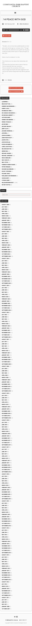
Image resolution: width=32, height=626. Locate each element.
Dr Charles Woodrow (8, 113)
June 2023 (4, 290)
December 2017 (6, 438)
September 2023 (6, 283)
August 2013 (5, 555)
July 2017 (4, 449)
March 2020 (5, 377)
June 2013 (4, 559)
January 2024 (5, 274)
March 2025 (5, 242)
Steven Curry (6, 180)
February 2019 (6, 406)
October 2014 (6, 523)
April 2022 (4, 321)
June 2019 (4, 397)
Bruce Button (6, 104)
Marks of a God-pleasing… (15, 91)
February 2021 (6, 353)
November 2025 (6, 225)
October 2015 (6, 496)
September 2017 (6, 445)
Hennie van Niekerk (7, 119)
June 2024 (4, 263)
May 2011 (4, 604)
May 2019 (4, 400)
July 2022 (4, 314)
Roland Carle (6, 173)
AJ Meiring (5, 101)
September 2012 (6, 579)
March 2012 (5, 586)
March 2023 (5, 296)
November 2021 (6, 332)
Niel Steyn (5, 162)
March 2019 (5, 404)
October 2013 (6, 550)
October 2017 (6, 442)
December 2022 (6, 303)
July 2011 (4, 599)
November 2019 (6, 386)
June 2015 (4, 505)
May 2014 (4, 534)
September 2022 (6, 310)
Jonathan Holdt (7, 137)
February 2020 (6, 379)
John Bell (4, 133)
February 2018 (6, 433)
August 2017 (5, 447)
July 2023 (4, 287)
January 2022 (5, 328)
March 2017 (5, 458)
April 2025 (4, 240)
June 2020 (4, 370)
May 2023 (4, 292)
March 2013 (5, 566)
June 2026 (4, 209)
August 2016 (5, 474)
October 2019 (6, 388)
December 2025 (6, 222)
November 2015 (6, 494)
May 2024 (4, 265)
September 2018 (6, 418)
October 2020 (6, 361)
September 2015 (6, 498)
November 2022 (6, 305)
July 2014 (4, 530)
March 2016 (5, 485)
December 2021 (6, 330)
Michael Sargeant (7, 155)
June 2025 (4, 236)
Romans (10, 80)
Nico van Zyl (5, 160)
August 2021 (5, 339)
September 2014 (6, 525)
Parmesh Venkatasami (8, 164)
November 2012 (6, 575)
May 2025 (4, 238)
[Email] (14, 616)
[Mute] (23, 30)
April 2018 (4, 429)
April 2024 (4, 267)
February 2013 (6, 568)
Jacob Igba (5, 124)
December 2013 (6, 546)
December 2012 (6, 573)
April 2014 (4, 537)
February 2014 (6, 541)
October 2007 (6, 608)
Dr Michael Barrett (7, 115)
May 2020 (4, 373)
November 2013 (6, 548)
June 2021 (4, 343)
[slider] (27, 30)
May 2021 (4, 346)
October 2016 (6, 469)
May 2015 (4, 507)
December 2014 (6, 519)
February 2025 (6, 245)
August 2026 (5, 204)
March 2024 (5, 269)
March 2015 (5, 512)
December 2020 (6, 357)
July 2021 (4, 341)
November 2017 (6, 440)
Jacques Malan (6, 126)
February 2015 (6, 514)
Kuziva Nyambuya (7, 144)
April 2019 (4, 402)
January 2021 (5, 355)
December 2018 (6, 411)
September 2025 (6, 229)
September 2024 (6, 256)
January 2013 (5, 570)
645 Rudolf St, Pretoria (12, 620)
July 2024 (4, 260)
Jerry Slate (5, 128)
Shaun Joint (5, 178)
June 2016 (4, 478)
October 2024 (6, 254)
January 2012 (5, 588)
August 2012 (5, 582)
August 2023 (5, 285)
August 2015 (5, 501)
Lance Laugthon (7, 146)
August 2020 (5, 366)
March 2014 (5, 539)
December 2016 (6, 465)
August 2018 (5, 420)
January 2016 (5, 489)
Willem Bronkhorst (24, 24)
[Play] (4, 30)
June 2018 (4, 424)
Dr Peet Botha (6, 184)
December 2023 (6, 276)
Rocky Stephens (6, 171)
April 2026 (4, 213)
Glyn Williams (6, 117)
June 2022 (4, 317)
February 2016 (6, 487)
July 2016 (4, 476)
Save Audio (7, 35)
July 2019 (4, 395)
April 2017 (4, 456)
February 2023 (6, 299)
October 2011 (6, 593)
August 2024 (5, 258)
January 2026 (5, 220)
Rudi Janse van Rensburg (9, 175)
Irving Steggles (6, 122)
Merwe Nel (5, 151)
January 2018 (5, 436)
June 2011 (4, 602)
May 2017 (4, 454)
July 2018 (4, 422)
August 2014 (5, 528)
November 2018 (6, 413)
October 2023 (6, 281)
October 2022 (6, 308)
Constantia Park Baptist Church (16, 5)
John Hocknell (6, 135)
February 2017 (6, 460)
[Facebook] (17, 616)
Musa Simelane (6, 158)
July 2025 (4, 233)
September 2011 (6, 595)
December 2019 (6, 384)
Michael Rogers (6, 153)
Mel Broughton (6, 149)
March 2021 (5, 350)
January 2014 (5, 543)
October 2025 (6, 227)
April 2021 (4, 348)
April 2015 (4, 510)
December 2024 (6, 249)
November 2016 (6, 467)
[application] (16, 30)
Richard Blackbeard (7, 169)
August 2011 (5, 597)
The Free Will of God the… (17, 88)
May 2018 (4, 427)
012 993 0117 (24, 620)
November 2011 (6, 590)
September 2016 (6, 471)
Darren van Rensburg (8, 106)
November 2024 (6, 251)
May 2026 (4, 211)
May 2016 (4, 480)
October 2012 (6, 577)
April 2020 (4, 375)
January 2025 (5, 247)
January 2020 (5, 382)
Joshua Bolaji (6, 142)
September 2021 (6, 337)
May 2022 (4, 319)
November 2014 (6, 521)
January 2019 (5, 409)
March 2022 (5, 323)
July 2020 (4, 368)
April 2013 (4, 564)
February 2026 (6, 218)
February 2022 (6, 326)
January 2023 (5, 301)
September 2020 (6, 364)
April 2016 (4, 483)
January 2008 (5, 606)
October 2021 (6, 335)
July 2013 (4, 557)
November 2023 (6, 278)
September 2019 (6, 391)
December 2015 (6, 492)
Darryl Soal (5, 108)
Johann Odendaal (7, 131)
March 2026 (5, 216)
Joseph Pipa (5, 140)
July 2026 (4, 207)
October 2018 (6, 415)
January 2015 (5, 516)
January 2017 (5, 462)
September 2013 (6, 552)
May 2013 (4, 561)
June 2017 (4, 451)
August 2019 (5, 393)
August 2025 (5, 231)
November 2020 (6, 359)
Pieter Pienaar (6, 167)
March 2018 (5, 431)
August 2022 (5, 312)
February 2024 (6, 272)
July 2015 (4, 503)
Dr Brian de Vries (7, 110)
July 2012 (4, 584)
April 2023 (4, 294)
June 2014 (4, 532)
